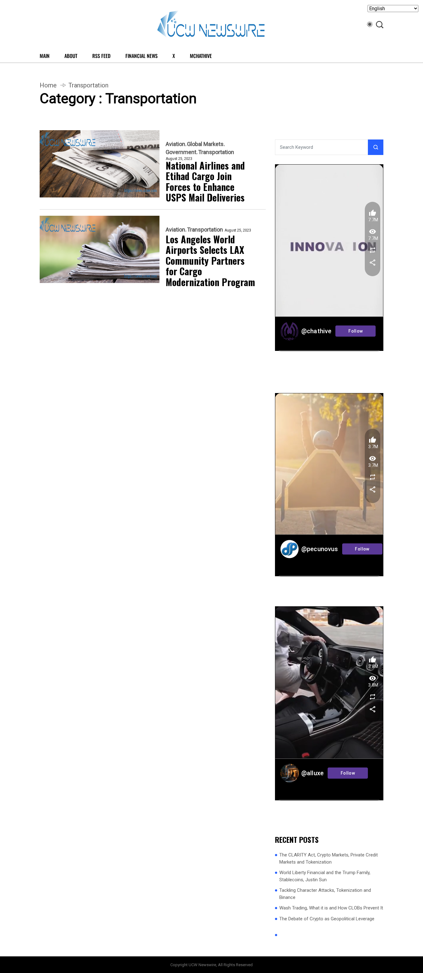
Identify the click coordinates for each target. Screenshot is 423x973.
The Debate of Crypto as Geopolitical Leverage (326, 919)
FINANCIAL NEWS (141, 56)
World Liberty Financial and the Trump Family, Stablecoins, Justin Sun (324, 876)
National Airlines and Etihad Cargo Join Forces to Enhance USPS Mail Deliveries (205, 181)
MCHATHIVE (201, 56)
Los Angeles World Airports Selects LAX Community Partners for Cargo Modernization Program (210, 261)
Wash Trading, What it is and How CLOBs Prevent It (331, 908)
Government (181, 152)
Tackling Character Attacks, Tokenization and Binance (325, 893)
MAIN (45, 56)
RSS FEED (101, 56)
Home (48, 85)
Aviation (175, 144)
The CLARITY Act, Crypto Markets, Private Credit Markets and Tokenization (328, 858)
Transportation (216, 152)
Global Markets (205, 144)
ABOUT (70, 56)
